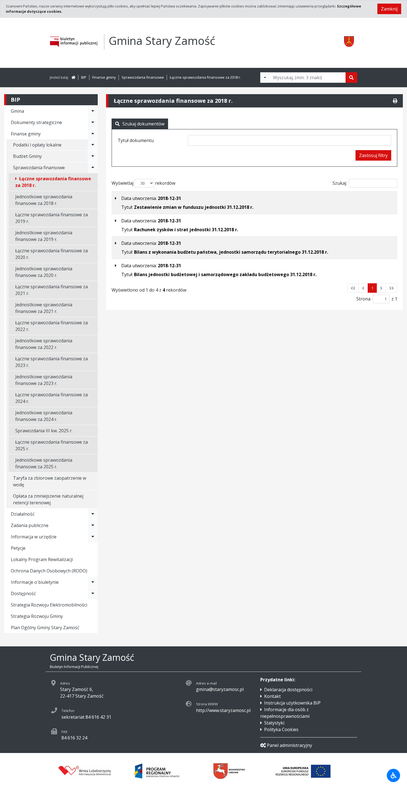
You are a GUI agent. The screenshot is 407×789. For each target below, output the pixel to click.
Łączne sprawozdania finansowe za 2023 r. (51, 362)
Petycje (18, 548)
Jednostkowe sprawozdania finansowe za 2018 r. (43, 200)
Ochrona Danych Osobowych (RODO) (49, 571)
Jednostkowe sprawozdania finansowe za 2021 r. (43, 308)
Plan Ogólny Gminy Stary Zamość (45, 627)
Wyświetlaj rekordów (143, 183)
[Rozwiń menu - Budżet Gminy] (93, 156)
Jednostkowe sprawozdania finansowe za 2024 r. (43, 416)
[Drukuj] (395, 101)
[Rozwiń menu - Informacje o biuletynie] (93, 582)
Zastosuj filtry (373, 155)
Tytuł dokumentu (136, 140)
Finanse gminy (104, 77)
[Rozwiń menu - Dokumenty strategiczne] (93, 122)
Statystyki (274, 723)
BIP (83, 77)
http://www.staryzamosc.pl (223, 710)
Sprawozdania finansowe (143, 77)
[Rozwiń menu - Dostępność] (93, 593)
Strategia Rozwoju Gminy (37, 616)
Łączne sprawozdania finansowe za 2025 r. (51, 445)
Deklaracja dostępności (288, 690)
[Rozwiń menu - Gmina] (93, 111)
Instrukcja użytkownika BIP (292, 703)
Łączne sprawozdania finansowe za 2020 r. (51, 254)
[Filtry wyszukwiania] (265, 77)
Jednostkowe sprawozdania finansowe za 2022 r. (43, 344)
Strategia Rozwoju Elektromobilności (49, 605)
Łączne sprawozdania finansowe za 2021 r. (51, 290)
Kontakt (272, 696)
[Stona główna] (73, 77)
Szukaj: (340, 183)
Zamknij (389, 9)
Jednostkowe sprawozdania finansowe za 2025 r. (43, 463)
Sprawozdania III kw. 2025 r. (44, 431)
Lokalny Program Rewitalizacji (42, 559)
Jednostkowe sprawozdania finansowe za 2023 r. (43, 380)
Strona (363, 299)
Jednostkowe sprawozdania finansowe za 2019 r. (43, 236)
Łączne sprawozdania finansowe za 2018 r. (205, 77)
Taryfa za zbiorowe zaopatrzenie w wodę (49, 481)
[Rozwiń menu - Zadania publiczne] (93, 525)
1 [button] (372, 288)
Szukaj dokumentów (143, 124)
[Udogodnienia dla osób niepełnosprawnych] (393, 775)
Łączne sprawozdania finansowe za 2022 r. (51, 326)
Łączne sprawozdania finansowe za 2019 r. (51, 218)
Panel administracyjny (289, 745)
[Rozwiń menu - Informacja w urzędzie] (93, 536)
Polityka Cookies (281, 729)
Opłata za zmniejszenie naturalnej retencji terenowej (48, 499)
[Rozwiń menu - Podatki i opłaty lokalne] (93, 144)
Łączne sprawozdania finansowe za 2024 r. (51, 398)
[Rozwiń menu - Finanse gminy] (93, 133)
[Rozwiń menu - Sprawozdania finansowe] (93, 167)
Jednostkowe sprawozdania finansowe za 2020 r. (43, 272)
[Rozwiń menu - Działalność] (93, 514)
